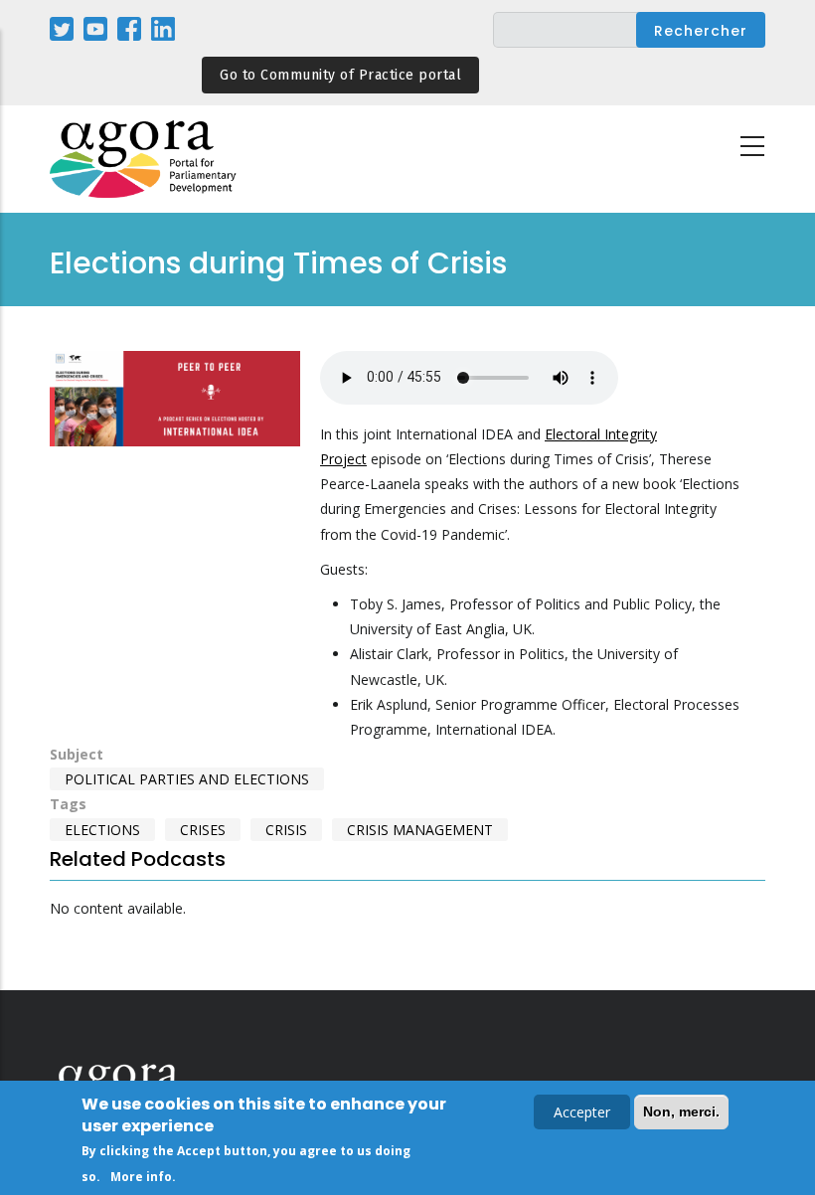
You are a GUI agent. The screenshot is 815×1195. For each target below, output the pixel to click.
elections (102, 829)
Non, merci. (681, 1111)
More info (141, 1176)
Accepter (582, 1112)
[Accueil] (144, 159)
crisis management (420, 829)
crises (203, 829)
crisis (286, 829)
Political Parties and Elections (187, 778)
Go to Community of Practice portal (340, 75)
